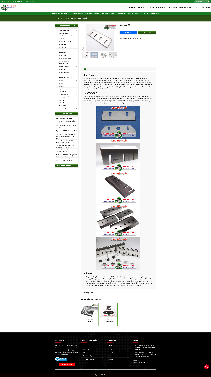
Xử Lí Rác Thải (63, 108)
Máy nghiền (62, 75)
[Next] (114, 37)
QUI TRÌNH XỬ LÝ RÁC (108, 13)
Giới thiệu (140, 7)
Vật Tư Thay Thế (70, 18)
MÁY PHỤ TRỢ (143, 13)
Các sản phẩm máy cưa (65, 36)
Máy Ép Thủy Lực (64, 66)
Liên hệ (207, 7)
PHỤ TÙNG (61, 89)
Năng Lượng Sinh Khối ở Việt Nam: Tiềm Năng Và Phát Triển (66, 141)
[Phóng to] (83, 49)
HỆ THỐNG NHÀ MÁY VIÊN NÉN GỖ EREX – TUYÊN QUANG (66, 122)
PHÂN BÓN (121, 13)
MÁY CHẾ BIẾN (132, 13)
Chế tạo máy (150, 7)
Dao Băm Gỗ (82, 18)
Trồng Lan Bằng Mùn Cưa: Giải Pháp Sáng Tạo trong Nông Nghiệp (66, 155)
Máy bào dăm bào (64, 52)
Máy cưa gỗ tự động (65, 61)
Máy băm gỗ (62, 50)
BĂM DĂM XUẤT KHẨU (92, 13)
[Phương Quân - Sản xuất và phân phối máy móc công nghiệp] (8, 7)
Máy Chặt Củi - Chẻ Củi (65, 58)
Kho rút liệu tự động (65, 41)
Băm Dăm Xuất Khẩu (64, 30)
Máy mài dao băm (64, 72)
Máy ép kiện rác (63, 63)
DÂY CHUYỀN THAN (76, 13)
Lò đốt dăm (62, 44)
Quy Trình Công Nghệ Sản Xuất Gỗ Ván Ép (66, 126)
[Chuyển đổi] (76, 30)
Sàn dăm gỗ (62, 91)
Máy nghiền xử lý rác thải (64, 118)
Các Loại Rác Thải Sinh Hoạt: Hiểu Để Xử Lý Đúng (66, 131)
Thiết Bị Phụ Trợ (63, 94)
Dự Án (181, 7)
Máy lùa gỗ (62, 69)
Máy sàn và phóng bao (65, 77)
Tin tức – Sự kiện (198, 7)
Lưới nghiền (89, 321)
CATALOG (187, 7)
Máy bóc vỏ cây (63, 55)
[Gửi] (208, 1)
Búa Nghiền (62, 100)
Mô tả (86, 69)
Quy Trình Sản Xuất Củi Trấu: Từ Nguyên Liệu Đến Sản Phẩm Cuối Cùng (65, 136)
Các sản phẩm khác (64, 33)
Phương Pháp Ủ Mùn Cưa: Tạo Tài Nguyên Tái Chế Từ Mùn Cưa (65, 159)
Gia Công (61, 38)
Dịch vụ (169, 7)
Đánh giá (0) (88, 293)
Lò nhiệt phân (63, 47)
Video (175, 7)
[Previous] (83, 37)
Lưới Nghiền (62, 105)
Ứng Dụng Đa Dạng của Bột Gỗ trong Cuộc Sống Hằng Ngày (65, 146)
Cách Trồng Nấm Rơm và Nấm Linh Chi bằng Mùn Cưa (66, 150)
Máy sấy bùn (62, 83)
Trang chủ (132, 7)
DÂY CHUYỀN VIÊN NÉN (59, 13)
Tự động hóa (160, 7)
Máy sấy (61, 80)
